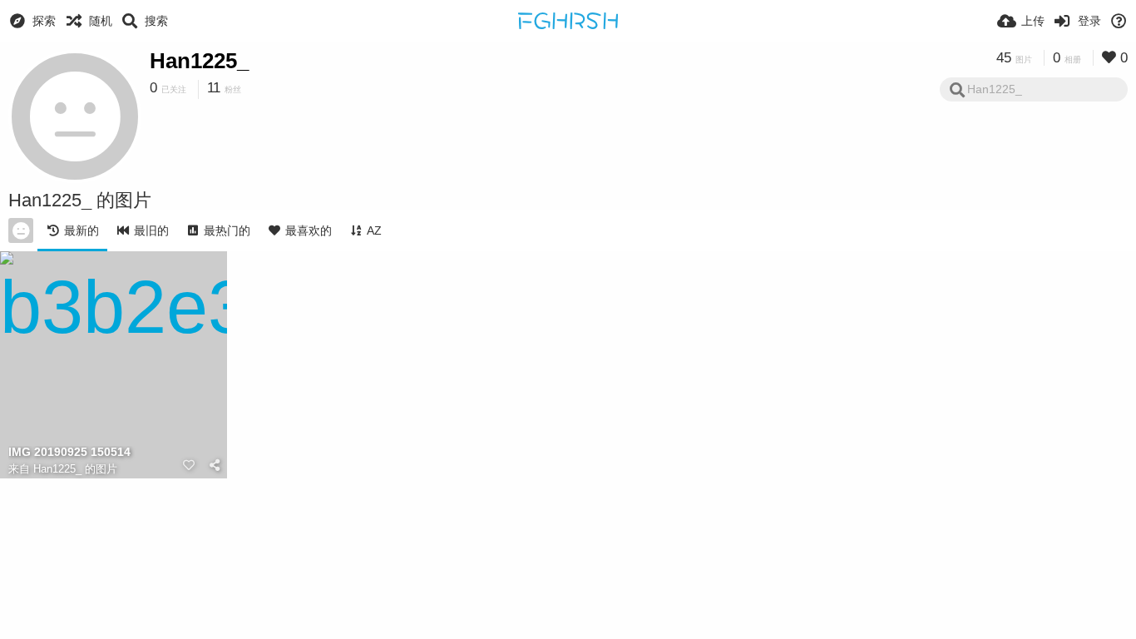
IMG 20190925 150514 (69, 452)
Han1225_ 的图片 (75, 469)
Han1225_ (199, 60)
